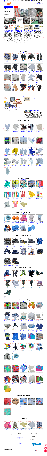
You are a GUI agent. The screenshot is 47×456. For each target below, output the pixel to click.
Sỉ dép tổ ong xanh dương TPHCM (38, 30)
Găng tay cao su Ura (22, 198)
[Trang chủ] (8, 4)
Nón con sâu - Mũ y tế (6, 222)
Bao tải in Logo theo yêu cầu (39, 406)
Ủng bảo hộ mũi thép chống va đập (6, 278)
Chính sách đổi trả (32, 436)
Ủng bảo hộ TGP (14, 288)
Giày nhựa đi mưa (38, 245)
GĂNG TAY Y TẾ (6, 14)
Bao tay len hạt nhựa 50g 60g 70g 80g (7, 92)
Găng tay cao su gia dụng (15, 198)
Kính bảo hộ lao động (14, 330)
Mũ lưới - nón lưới (30, 232)
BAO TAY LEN (6, 8)
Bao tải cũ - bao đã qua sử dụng (23, 406)
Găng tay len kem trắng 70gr (7, 82)
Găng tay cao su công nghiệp (30, 188)
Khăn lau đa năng (38, 383)
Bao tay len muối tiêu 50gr (7, 71)
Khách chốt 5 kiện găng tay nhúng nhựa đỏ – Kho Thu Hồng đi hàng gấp (8, 31)
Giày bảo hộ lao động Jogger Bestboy (30, 246)
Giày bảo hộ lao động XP (15, 265)
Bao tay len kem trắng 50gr (22, 82)
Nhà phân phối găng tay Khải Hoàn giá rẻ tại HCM (23, 188)
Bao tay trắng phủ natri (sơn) (31, 155)
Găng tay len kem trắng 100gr (31, 72)
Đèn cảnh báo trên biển (23, 351)
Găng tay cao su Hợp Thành (30, 199)
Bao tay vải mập (30, 131)
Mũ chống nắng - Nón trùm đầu (22, 223)
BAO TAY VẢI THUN (7, 11)
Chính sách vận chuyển (33, 439)
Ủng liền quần (30, 288)
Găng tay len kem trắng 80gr (39, 72)
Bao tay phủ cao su (22, 131)
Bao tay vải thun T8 (6, 155)
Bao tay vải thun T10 (38, 165)
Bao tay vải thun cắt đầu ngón (7, 175)
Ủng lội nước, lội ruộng (39, 288)
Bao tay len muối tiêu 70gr (31, 61)
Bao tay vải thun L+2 (22, 155)
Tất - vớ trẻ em (30, 351)
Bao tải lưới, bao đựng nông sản (6, 406)
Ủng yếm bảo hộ (22, 288)
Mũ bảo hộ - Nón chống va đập (15, 223)
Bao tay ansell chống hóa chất (7, 188)
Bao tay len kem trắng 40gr (31, 82)
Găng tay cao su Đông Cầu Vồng (23, 209)
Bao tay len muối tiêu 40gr (15, 71)
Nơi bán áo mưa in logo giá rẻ (15, 341)
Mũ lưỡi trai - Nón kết (6, 232)
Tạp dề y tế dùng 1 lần (23, 330)
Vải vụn (13, 383)
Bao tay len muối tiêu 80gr (23, 61)
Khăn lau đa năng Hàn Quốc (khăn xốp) (6, 373)
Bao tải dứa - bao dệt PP (7, 416)
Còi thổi (5, 351)
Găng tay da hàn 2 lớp (6, 131)
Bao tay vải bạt (38, 131)
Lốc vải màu (5, 383)
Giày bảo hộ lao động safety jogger (14, 246)
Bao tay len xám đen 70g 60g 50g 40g (39, 82)
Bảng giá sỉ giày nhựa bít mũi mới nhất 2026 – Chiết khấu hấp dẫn (28, 31)
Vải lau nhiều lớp (22, 383)
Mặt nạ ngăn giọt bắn (38, 320)
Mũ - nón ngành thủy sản (31, 222)
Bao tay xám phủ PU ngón (39, 155)
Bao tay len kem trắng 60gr (14, 82)
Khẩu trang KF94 (22, 320)
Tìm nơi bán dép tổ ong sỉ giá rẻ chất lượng (7, 310)
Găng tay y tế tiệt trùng (15, 188)
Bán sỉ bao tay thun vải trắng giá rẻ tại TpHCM (23, 145)
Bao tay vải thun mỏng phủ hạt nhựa (31, 145)
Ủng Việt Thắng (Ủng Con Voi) (23, 278)
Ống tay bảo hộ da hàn (15, 131)
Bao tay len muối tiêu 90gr (15, 61)
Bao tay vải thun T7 (14, 155)
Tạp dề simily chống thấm (31, 330)
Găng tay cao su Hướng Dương (39, 199)
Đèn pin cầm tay (14, 351)
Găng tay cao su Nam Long (14, 209)
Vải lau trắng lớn (30, 383)
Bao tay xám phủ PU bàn (7, 165)
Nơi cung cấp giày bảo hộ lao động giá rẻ (7, 246)
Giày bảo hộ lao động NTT (7, 265)
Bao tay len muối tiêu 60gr (39, 61)
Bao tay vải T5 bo (14, 165)
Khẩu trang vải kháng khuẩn (30, 320)
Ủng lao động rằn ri (6, 288)
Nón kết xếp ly (14, 232)
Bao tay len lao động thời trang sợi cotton (23, 92)
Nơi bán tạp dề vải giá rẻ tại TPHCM (39, 331)
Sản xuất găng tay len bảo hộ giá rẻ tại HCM (7, 61)
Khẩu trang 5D (14, 320)
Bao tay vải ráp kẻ (22, 165)
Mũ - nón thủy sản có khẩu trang (39, 223)
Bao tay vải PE (30, 165)
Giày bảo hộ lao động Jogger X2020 (22, 246)
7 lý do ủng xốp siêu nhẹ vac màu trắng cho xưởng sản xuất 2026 (18, 31)
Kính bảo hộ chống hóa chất (7, 331)
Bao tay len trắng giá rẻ (23, 71)
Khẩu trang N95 (6, 320)
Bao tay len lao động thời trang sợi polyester (31, 92)
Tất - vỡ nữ (37, 351)
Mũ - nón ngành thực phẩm (22, 233)
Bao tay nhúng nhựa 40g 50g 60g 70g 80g (15, 92)
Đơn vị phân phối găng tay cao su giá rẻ (39, 188)
